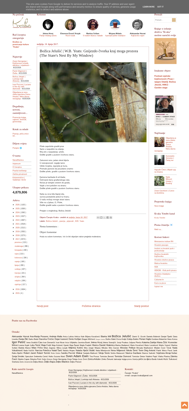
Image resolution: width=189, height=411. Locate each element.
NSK (156, 267)
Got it (160, 7)
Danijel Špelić (167, 337)
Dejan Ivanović (62, 339)
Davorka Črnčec (47, 339)
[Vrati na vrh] (184, 405)
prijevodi (70, 221)
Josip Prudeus (123, 342)
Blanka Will (106, 336)
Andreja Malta (56, 336)
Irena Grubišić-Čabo (34, 342)
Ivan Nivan (60, 342)
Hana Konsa (172, 339)
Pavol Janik (172, 350)
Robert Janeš (30, 353)
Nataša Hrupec (69, 350)
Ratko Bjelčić (18, 353)
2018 (17, 235)
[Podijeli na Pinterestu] (110, 217)
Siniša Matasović (118, 353)
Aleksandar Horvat (21, 336)
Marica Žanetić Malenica (103, 345)
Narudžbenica (18, 160)
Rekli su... (158, 229)
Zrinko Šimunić (107, 359)
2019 (17, 231)
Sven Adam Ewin (78, 356)
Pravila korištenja (19, 171)
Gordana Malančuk (159, 339)
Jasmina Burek (84, 342)
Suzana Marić (60, 356)
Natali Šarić (57, 350)
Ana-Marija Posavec (39, 336)
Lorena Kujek (24, 345)
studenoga (19, 246)
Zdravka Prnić (36, 359)
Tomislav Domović (123, 356)
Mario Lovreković (151, 345)
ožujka (17, 277)
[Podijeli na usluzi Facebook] (107, 217)
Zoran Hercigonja (60, 359)
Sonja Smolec (18, 356)
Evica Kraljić (121, 339)
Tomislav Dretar (139, 356)
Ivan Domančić (49, 342)
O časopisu (17, 167)
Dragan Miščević (89, 339)
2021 (17, 224)
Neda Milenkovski (103, 350)
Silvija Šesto (104, 353)
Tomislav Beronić (107, 356)
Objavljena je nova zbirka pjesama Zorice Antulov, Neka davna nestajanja (21, 95)
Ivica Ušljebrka (71, 342)
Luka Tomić (35, 345)
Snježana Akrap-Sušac (166, 353)
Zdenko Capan (24, 359)
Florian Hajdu (145, 339)
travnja (18, 273)
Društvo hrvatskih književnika (161, 255)
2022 (17, 220)
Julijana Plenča (135, 342)
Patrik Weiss (162, 350)
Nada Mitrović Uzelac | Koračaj (169, 180)
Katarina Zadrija (149, 342)
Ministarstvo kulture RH (163, 241)
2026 (17, 205)
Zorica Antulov (94, 359)
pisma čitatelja (132, 359)
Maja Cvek (46, 345)
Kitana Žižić (162, 342)
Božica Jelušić (52, 221)
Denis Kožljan (75, 339)
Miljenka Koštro (76, 348)
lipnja (17, 265)
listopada (18, 250)
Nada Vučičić (29, 350)
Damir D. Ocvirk (139, 337)
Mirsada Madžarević (145, 348)
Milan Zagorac (50, 348)
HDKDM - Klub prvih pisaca (165, 270)
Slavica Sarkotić (149, 353)
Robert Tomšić (44, 353)
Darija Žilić (24, 339)
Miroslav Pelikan (128, 348)
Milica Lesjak (63, 348)
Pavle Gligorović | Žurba (78, 376)
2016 (17, 289)
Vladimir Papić (152, 356)
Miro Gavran (114, 348)
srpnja (17, 261)
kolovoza (18, 258)
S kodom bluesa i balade (93, 36)
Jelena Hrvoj (97, 342)
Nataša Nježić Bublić (86, 350)
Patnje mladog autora (47, 36)
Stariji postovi (141, 306)
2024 (17, 212)
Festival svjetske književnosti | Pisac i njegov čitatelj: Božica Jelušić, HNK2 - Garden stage (165, 82)
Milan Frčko (38, 348)
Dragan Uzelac (101, 339)
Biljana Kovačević (93, 337)
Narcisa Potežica (43, 350)
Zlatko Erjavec (47, 359)
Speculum (29, 356)
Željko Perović (75, 362)
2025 (17, 209)
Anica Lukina (68, 337)
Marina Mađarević (122, 345)
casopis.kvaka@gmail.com (141, 376)
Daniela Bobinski (154, 337)
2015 (17, 293)
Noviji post (42, 306)
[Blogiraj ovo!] (101, 217)
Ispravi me (158, 286)
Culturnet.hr (159, 280)
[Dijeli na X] (104, 217)
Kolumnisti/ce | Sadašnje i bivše (19, 179)
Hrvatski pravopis (161, 245)
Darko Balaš (34, 339)
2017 (17, 239)
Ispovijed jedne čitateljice (115, 36)
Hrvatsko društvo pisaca (164, 260)
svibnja (18, 269)
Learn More (149, 7)
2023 (17, 216)
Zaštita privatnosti (20, 174)
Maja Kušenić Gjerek (60, 345)
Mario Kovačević (137, 345)
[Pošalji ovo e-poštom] (98, 217)
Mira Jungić (89, 348)
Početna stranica (91, 306)
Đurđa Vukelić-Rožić (160, 359)
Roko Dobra (56, 353)
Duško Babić (111, 339)
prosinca (18, 242)
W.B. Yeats (79, 221)
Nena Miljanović (118, 350)
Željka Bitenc (38, 362)
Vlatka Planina (164, 356)
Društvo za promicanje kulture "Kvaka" (21, 44)
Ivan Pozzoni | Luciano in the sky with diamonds (22, 86)
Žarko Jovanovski (26, 362)
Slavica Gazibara (133, 353)
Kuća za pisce (160, 283)
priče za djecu (145, 359)
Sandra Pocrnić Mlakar (72, 353)
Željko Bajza (50, 362)
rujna (17, 254)
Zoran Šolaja (72, 359)
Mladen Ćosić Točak (163, 348)
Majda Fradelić (86, 345)
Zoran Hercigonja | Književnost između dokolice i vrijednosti (21, 63)
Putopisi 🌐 (17, 148)
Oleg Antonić (150, 350)
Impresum (17, 164)
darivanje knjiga (120, 359)
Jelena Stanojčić (110, 342)
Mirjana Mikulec (102, 348)
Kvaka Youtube (159, 217)
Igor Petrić (19, 342)
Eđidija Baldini (133, 339)
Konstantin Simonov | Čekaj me (170, 158)
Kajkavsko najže (137, 36)
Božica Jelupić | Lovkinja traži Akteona (19, 79)
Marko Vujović (165, 345)
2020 (17, 228)
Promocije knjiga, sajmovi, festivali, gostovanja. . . (20, 119)
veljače (18, 281)
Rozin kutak (70, 36)
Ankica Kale (79, 337)
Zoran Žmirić (83, 359)
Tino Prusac (95, 356)
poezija (62, 221)
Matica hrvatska (160, 263)
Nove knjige (159, 206)
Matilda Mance (25, 348)
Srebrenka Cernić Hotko (44, 356)
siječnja (18, 284)
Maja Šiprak (74, 345)
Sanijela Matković (91, 353)
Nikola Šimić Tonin (135, 350)
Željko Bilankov (63, 362)
